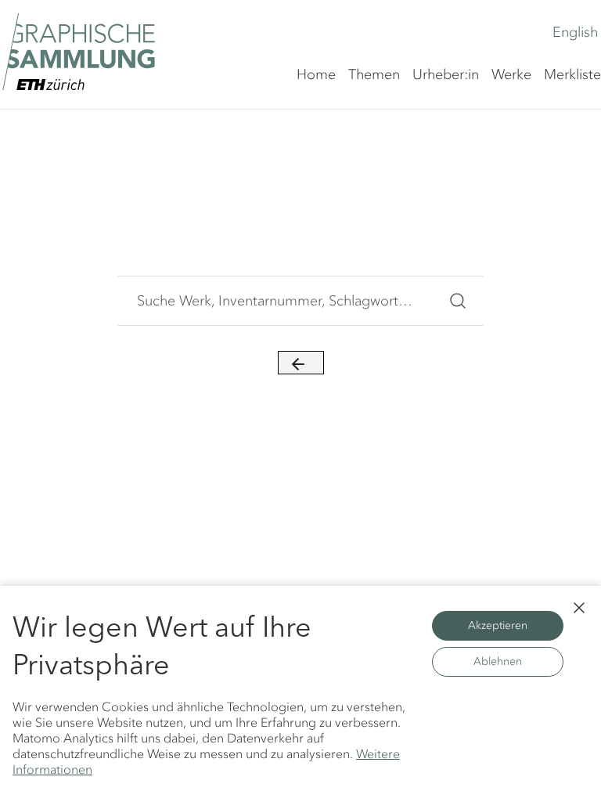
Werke (511, 74)
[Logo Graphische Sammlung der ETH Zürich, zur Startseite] (78, 51)
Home (316, 74)
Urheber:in (445, 74)
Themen (374, 74)
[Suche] (458, 300)
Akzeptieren (497, 625)
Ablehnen (497, 661)
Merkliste (572, 74)
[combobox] (275, 300)
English (575, 32)
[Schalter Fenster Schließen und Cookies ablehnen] (579, 607)
